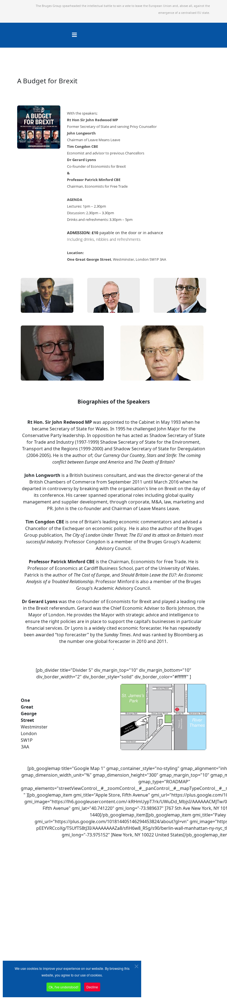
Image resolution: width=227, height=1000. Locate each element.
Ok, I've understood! (63, 987)
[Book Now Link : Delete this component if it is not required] (70, 271)
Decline (92, 987)
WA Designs (182, 978)
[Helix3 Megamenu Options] (74, 35)
